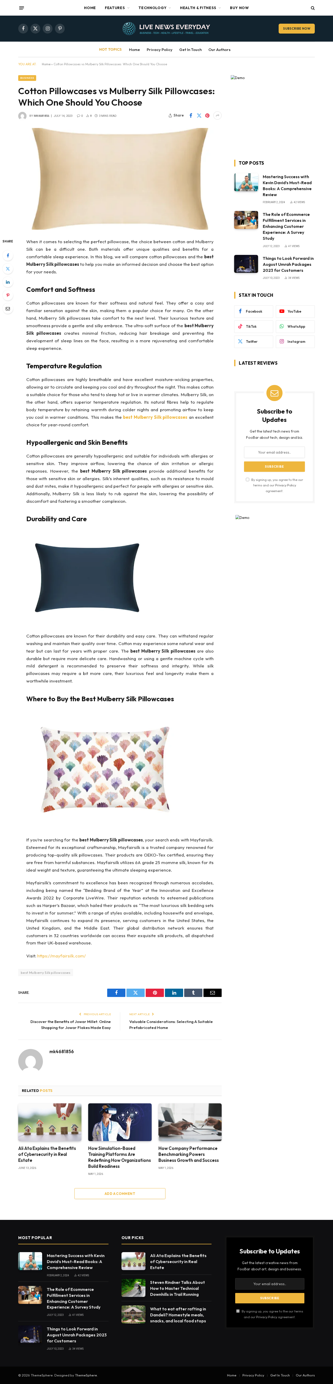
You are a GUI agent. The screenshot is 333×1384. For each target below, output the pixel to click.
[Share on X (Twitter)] (199, 115)
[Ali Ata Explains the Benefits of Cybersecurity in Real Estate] (49, 1122)
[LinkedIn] (8, 282)
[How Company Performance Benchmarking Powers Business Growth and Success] (190, 1122)
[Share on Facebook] (191, 115)
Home (90, 7)
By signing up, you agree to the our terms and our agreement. (277, 485)
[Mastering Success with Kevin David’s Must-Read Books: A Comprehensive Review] (246, 182)
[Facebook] (8, 255)
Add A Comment (120, 1194)
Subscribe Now (296, 28)
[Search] (312, 8)
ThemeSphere (86, 1375)
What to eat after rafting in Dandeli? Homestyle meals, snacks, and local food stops (178, 1314)
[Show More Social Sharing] (217, 115)
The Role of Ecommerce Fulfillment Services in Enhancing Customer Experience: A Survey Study (286, 226)
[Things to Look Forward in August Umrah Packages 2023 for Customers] (246, 264)
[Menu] (21, 8)
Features (115, 7)
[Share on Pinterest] (207, 115)
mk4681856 (41, 116)
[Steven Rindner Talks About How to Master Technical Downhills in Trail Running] (133, 1288)
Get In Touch (190, 49)
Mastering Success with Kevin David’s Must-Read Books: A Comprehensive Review (287, 185)
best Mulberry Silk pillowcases (46, 972)
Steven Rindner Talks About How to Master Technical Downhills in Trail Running (177, 1288)
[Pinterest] (8, 295)
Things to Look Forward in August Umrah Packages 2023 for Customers (288, 264)
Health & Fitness (198, 7)
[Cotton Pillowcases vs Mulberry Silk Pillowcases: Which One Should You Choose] (120, 179)
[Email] (8, 308)
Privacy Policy (159, 49)
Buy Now (239, 7)
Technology (152, 7)
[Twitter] (8, 268)
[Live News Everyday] (166, 29)
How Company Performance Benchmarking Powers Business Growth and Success (188, 1154)
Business (27, 78)
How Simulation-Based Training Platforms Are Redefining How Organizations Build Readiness (119, 1157)
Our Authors (219, 49)
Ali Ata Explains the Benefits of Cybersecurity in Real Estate (47, 1154)
